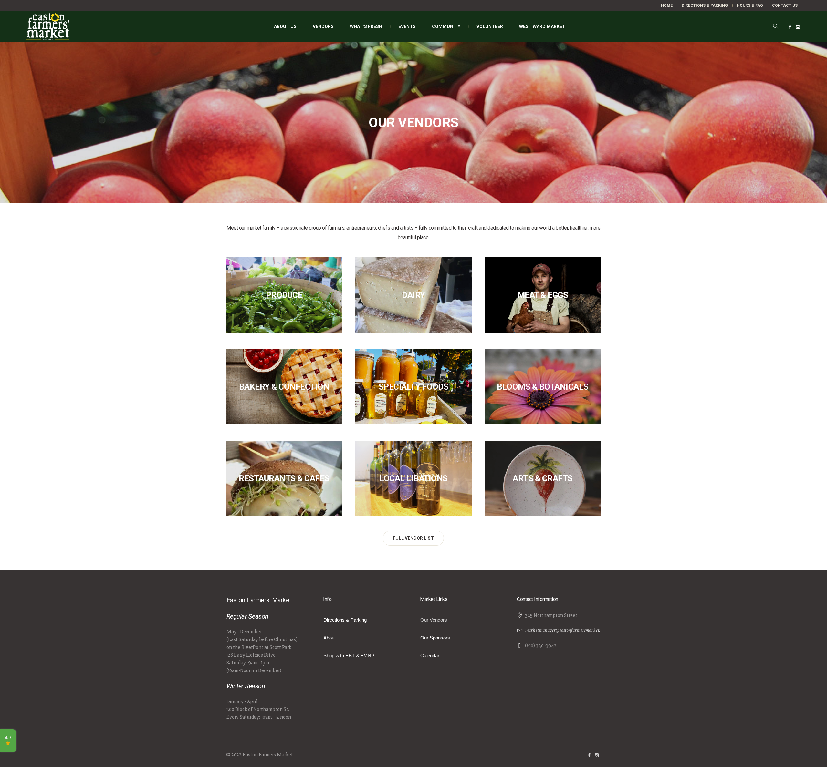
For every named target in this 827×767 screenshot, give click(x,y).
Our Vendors (433, 620)
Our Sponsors (435, 637)
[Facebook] (790, 27)
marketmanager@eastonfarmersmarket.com (566, 630)
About (329, 637)
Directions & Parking (345, 620)
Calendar (429, 655)
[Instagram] (798, 27)
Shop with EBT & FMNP (348, 655)
